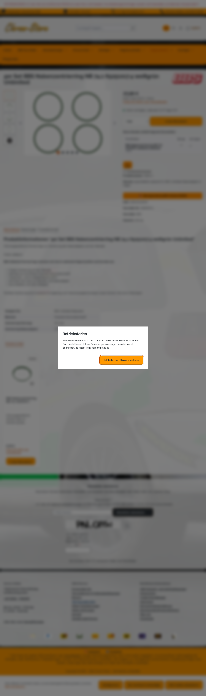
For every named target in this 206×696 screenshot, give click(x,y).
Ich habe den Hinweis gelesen (121, 360)
